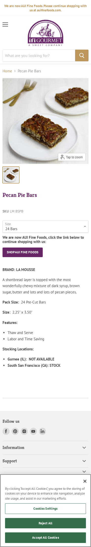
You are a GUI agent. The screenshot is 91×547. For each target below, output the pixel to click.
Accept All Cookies (45, 537)
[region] (45, 510)
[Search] (81, 55)
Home (7, 71)
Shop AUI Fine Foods (22, 252)
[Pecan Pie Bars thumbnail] (11, 175)
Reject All (45, 523)
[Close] (84, 481)
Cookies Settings (45, 508)
